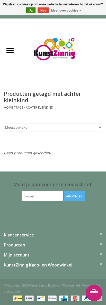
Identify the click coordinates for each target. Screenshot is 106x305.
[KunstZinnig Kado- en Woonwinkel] (63, 50)
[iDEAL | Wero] (17, 298)
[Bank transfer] (28, 298)
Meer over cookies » (66, 10)
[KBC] (63, 298)
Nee (43, 10)
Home (8, 107)
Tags (19, 107)
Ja (31, 10)
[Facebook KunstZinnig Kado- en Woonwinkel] (53, 212)
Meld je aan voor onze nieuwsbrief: (53, 184)
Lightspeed (12, 291)
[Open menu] (10, 50)
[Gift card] (74, 298)
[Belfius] (51, 298)
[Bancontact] (40, 298)
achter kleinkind (39, 107)
